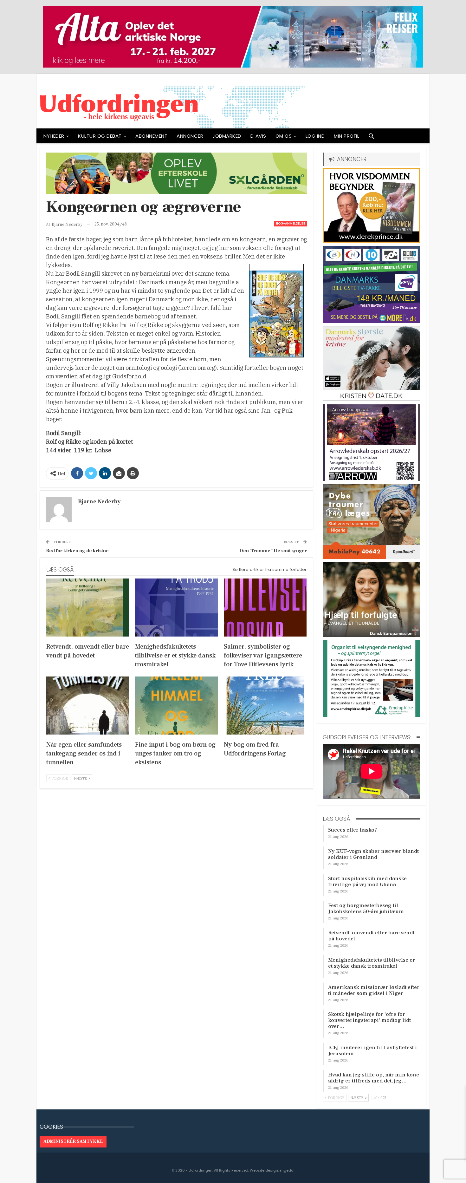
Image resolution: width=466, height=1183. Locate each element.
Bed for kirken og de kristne (77, 551)
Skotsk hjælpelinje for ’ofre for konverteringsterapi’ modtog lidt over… (369, 1020)
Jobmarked (226, 136)
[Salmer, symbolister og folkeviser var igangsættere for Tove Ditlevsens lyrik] (265, 607)
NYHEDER (53, 136)
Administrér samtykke (73, 1141)
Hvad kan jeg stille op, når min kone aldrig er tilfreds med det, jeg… (373, 1077)
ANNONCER (190, 136)
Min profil (346, 136)
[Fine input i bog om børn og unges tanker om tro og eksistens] (176, 705)
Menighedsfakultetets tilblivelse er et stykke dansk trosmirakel (371, 963)
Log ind (315, 136)
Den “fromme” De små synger (273, 551)
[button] (372, 137)
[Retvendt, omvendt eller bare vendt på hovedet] (87, 607)
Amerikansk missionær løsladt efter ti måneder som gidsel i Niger (373, 990)
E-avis (258, 136)
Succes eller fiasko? (352, 830)
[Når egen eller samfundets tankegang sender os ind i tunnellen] (87, 705)
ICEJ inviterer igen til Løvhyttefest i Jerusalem (372, 1050)
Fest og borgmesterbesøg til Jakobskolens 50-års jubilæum (366, 908)
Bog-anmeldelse (290, 223)
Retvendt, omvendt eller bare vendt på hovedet (371, 935)
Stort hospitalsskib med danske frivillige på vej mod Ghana (367, 881)
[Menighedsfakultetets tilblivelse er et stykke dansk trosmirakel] (176, 607)
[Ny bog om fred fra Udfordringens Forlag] (265, 705)
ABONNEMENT (151, 136)
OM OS (283, 136)
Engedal (287, 1170)
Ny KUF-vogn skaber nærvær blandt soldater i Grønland (373, 854)
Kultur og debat (100, 136)
